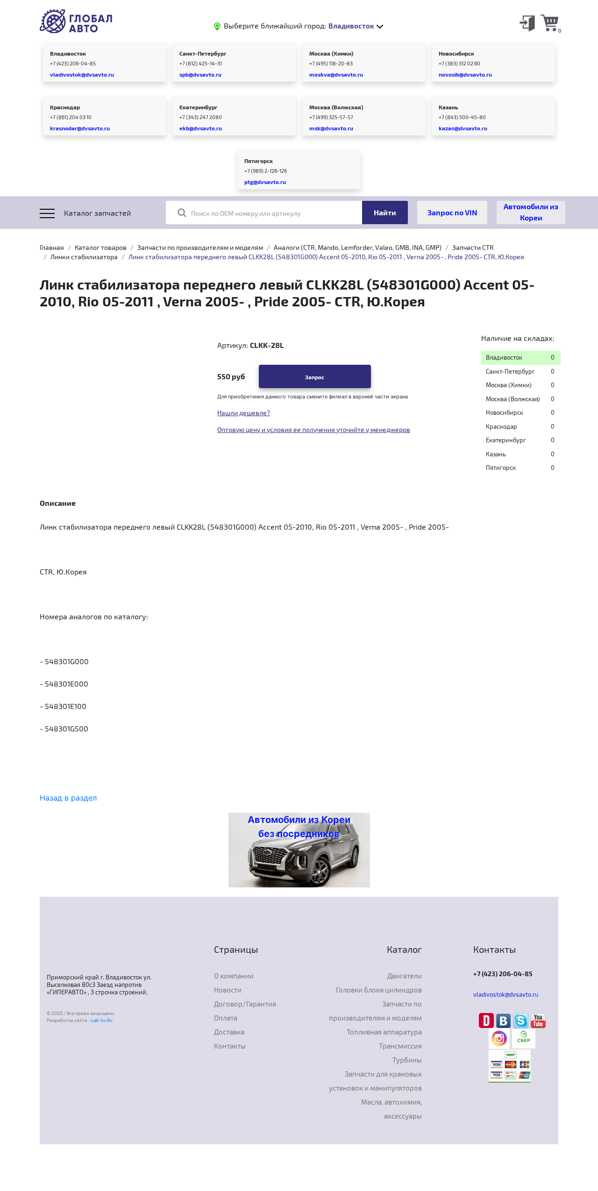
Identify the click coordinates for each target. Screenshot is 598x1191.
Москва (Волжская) (336, 107)
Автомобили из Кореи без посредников (299, 826)
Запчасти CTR (473, 247)
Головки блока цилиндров (379, 989)
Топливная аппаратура (384, 1032)
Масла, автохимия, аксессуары (391, 1109)
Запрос (314, 377)
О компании (234, 975)
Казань (448, 107)
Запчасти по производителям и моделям (200, 247)
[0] (549, 22)
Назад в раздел (68, 797)
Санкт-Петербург (203, 53)
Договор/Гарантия (245, 1004)
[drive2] (487, 1020)
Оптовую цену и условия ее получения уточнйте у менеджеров (313, 429)
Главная (52, 247)
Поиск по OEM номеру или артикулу (245, 213)
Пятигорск (258, 160)
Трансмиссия (400, 1046)
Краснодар (65, 107)
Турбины (407, 1060)
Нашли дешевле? (243, 413)
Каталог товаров (101, 247)
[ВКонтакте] (504, 1020)
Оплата (225, 1018)
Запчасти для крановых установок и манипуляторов (375, 1081)
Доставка (229, 1032)
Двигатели (404, 975)
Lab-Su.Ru (102, 1020)
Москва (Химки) (331, 53)
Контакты (230, 1046)
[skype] (522, 1020)
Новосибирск (456, 53)
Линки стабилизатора (84, 257)
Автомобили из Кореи (531, 212)
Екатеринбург (198, 107)
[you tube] (538, 1020)
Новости (228, 989)
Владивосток (68, 53)
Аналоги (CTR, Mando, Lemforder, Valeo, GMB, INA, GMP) (357, 247)
